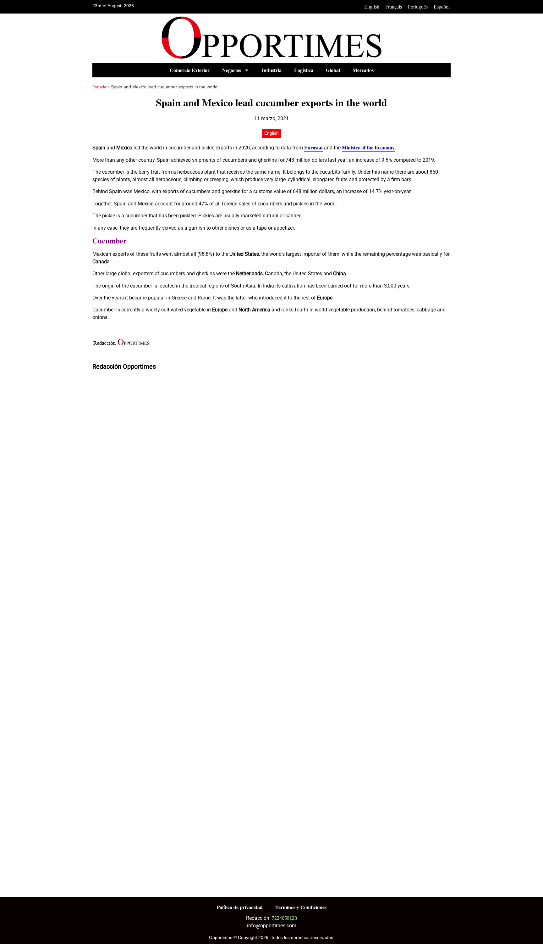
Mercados (363, 70)
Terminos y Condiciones (300, 907)
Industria (272, 70)
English (371, 6)
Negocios (231, 70)
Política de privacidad (240, 907)
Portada (99, 87)
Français (393, 6)
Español (442, 6)
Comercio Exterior (190, 70)
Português (418, 6)
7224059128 (284, 918)
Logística (303, 70)
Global (333, 70)
